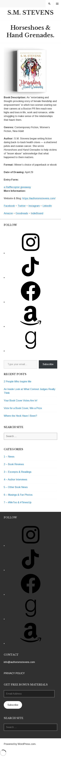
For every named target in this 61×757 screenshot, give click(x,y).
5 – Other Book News (16, 487)
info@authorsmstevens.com (19, 662)
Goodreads (22, 213)
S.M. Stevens (30, 12)
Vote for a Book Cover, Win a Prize (23, 408)
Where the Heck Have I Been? (20, 415)
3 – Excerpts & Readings (17, 472)
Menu (57, 3)
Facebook (9, 206)
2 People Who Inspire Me (17, 381)
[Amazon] (30, 326)
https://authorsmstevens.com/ (38, 198)
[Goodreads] (30, 351)
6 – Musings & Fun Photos (18, 494)
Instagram (34, 206)
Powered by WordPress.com (20, 744)
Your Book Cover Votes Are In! (20, 400)
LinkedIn (47, 206)
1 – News (9, 456)
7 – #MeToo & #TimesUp (17, 502)
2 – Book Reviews (14, 464)
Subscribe (48, 364)
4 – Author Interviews (15, 479)
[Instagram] (30, 253)
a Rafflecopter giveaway (17, 187)
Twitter (22, 206)
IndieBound (37, 213)
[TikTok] (30, 277)
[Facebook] (30, 302)
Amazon (8, 213)
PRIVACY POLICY (14, 673)
